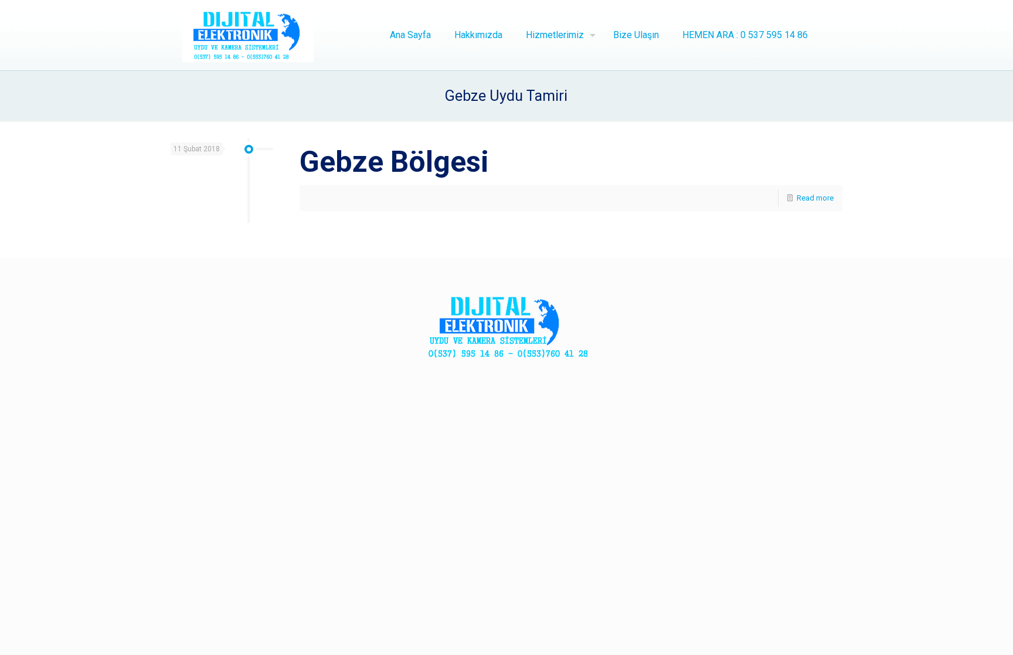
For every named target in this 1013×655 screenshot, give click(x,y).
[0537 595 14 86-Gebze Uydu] (248, 35)
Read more (815, 198)
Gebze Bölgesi (394, 162)
